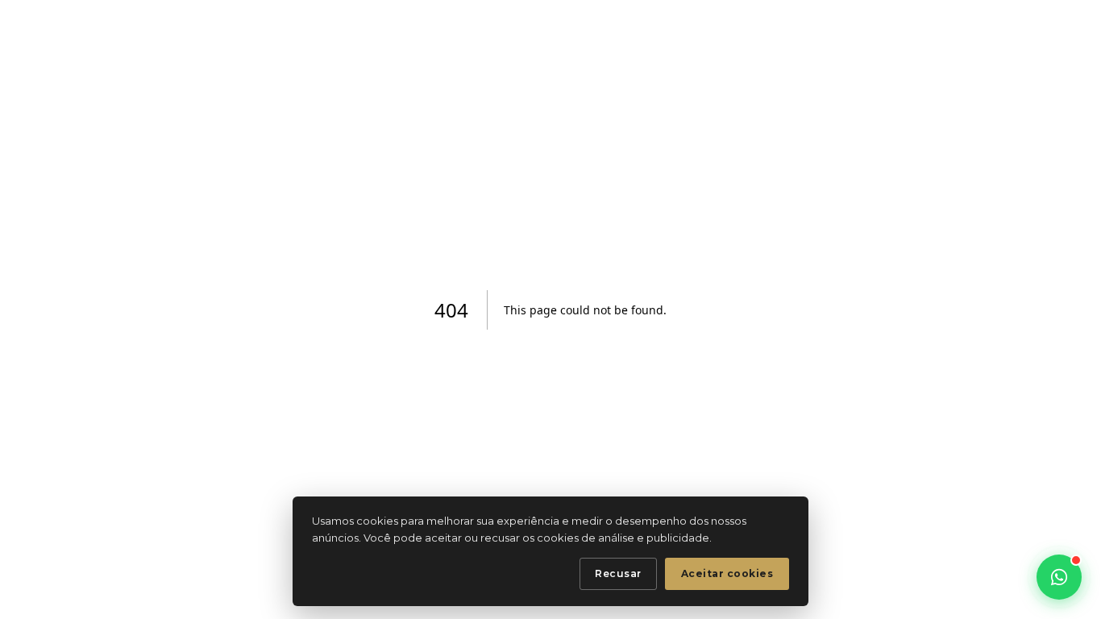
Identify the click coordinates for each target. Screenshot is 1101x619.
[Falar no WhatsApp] (1059, 577)
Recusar (618, 573)
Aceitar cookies (727, 573)
